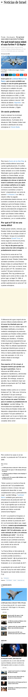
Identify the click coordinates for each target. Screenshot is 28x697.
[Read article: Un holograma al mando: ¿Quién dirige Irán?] (14, 650)
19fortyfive (6, 578)
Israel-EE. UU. (21, 580)
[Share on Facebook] (2, 75)
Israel (14, 580)
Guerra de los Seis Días (16, 161)
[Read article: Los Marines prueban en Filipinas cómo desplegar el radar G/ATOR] (4, 622)
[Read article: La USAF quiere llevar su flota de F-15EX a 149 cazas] (14, 594)
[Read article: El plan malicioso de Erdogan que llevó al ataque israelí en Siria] (4, 683)
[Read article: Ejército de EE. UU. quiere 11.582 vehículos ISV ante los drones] (4, 617)
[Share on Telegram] (14, 75)
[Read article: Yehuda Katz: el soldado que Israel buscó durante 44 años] (4, 689)
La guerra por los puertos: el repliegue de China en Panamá (17, 671)
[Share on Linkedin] (21, 75)
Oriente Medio (15, 127)
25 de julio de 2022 (5, 54)
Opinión (4, 655)
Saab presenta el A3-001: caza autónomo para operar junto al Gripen (16, 633)
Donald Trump (16, 238)
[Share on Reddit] (17, 75)
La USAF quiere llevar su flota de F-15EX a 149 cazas (14, 467)
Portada (3, 37)
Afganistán (17, 102)
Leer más (5, 612)
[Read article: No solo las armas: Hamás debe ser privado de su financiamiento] (4, 678)
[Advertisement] (14, 20)
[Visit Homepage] (15, 2)
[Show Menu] (1, 2)
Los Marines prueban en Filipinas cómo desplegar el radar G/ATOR (17, 621)
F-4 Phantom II (11, 194)
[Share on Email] (25, 75)
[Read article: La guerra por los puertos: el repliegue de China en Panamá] (4, 672)
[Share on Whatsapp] (10, 75)
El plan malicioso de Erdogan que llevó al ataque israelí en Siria (17, 682)
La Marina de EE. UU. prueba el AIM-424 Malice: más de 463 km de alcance (17, 627)
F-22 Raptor (9, 580)
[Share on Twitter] (6, 75)
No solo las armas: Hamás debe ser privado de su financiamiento (16, 677)
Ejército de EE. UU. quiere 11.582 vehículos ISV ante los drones (15, 616)
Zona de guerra (11, 37)
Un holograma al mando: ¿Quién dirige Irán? (11, 658)
